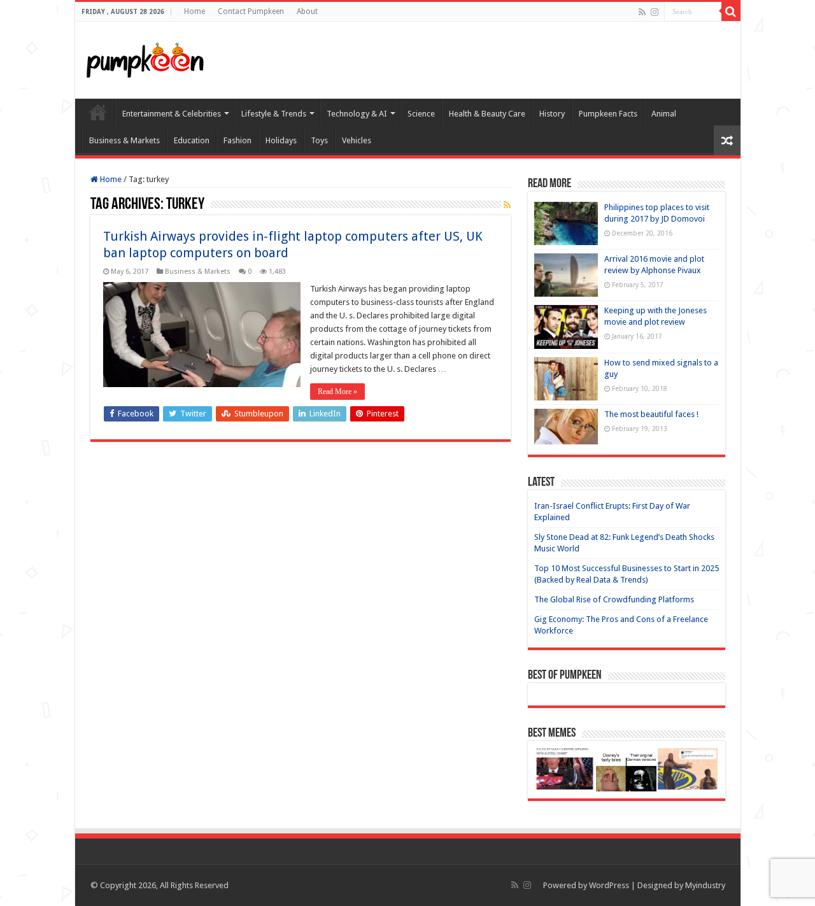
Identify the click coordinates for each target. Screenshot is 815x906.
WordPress (609, 885)
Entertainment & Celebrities (171, 113)
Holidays (281, 140)
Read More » (337, 391)
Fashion (237, 140)
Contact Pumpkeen (251, 11)
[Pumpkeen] (145, 58)
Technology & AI (357, 113)
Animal (663, 113)
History (552, 113)
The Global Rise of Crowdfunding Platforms (614, 599)
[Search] (731, 11)
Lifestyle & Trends (273, 113)
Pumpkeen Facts (608, 113)
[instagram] (654, 12)
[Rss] (642, 12)
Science (421, 113)
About (307, 11)
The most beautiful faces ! (651, 414)
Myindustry (705, 885)
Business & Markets (124, 140)
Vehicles (356, 140)
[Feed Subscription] (507, 205)
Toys (319, 140)
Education (191, 140)
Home (194, 11)
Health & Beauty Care (487, 113)
